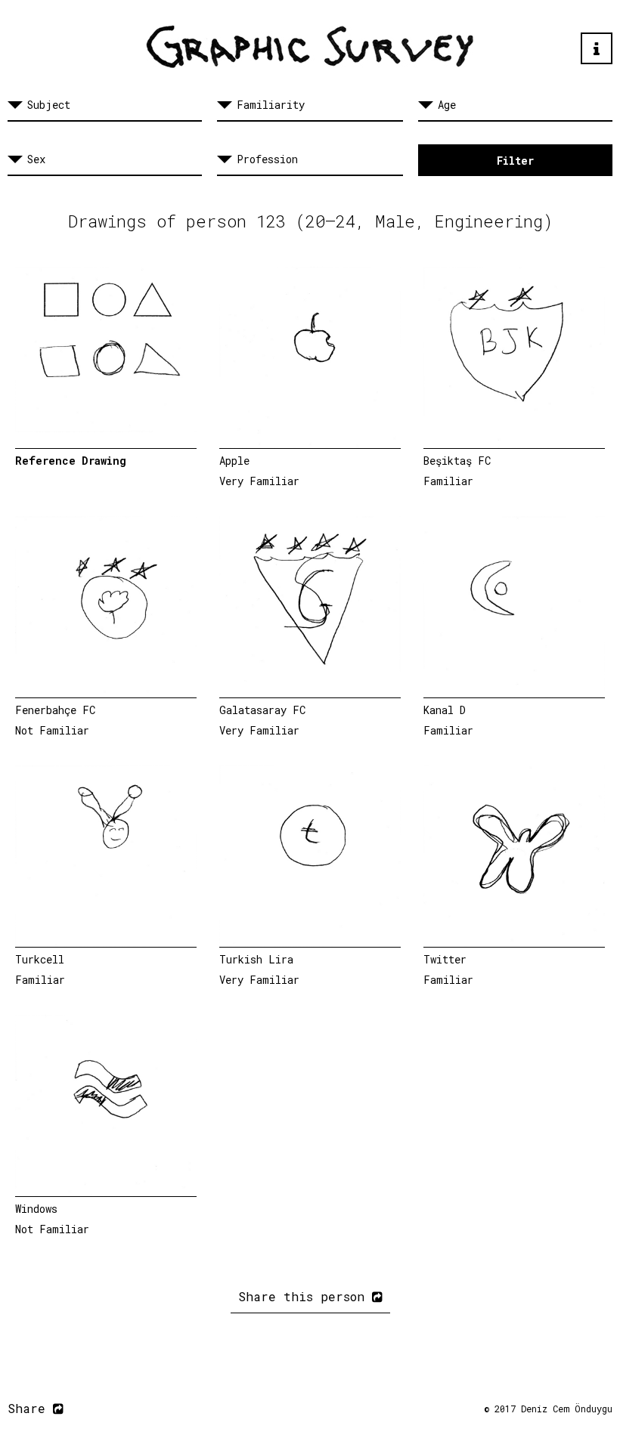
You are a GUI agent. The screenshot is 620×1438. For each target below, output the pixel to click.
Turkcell (39, 959)
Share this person (305, 1296)
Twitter (445, 959)
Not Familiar (52, 730)
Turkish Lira (256, 959)
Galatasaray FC (262, 710)
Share (30, 1408)
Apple (234, 460)
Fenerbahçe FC (55, 710)
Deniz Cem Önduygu (566, 1408)
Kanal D (444, 710)
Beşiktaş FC (457, 460)
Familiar (448, 481)
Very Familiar (259, 481)
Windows (36, 1208)
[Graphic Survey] (310, 47)
